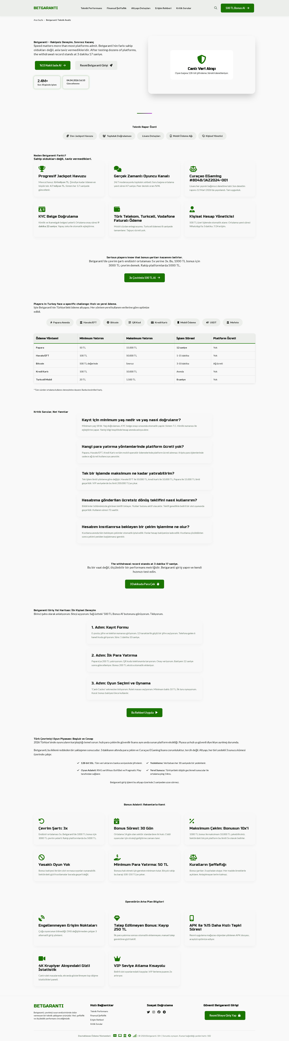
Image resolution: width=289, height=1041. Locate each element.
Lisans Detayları (151, 135)
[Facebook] (158, 1012)
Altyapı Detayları (140, 8)
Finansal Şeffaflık (116, 8)
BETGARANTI (46, 8)
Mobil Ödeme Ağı (183, 135)
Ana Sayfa (38, 20)
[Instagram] (153, 1012)
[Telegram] (164, 1012)
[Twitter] (148, 1012)
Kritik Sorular (183, 8)
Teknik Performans (91, 8)
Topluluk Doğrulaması (119, 135)
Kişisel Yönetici (214, 135)
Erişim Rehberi (163, 8)
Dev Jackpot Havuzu (81, 135)
